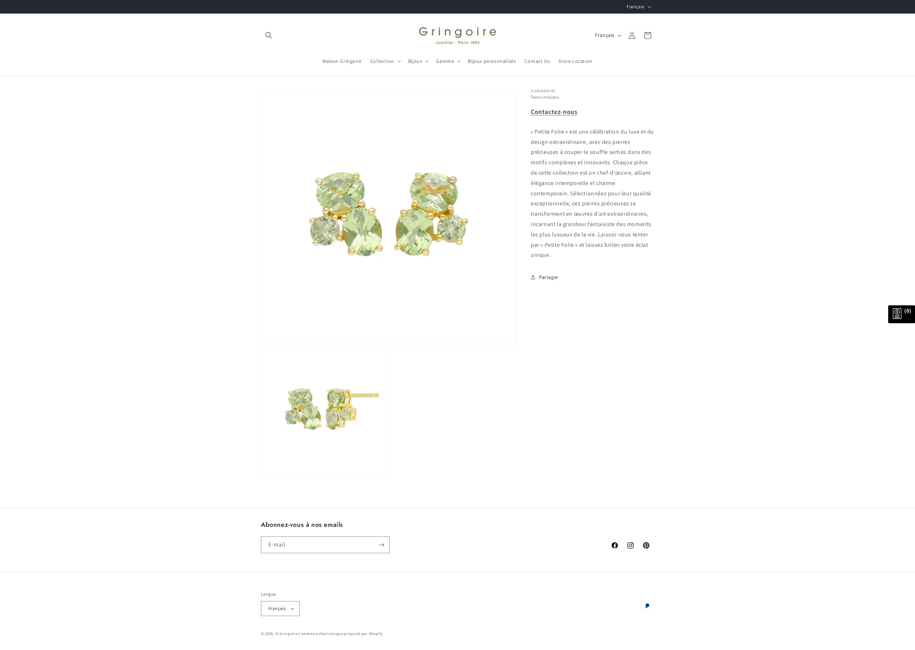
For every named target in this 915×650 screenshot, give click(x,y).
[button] (269, 35)
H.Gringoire (287, 633)
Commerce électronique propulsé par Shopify (340, 633)
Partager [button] (549, 277)
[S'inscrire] (381, 544)
